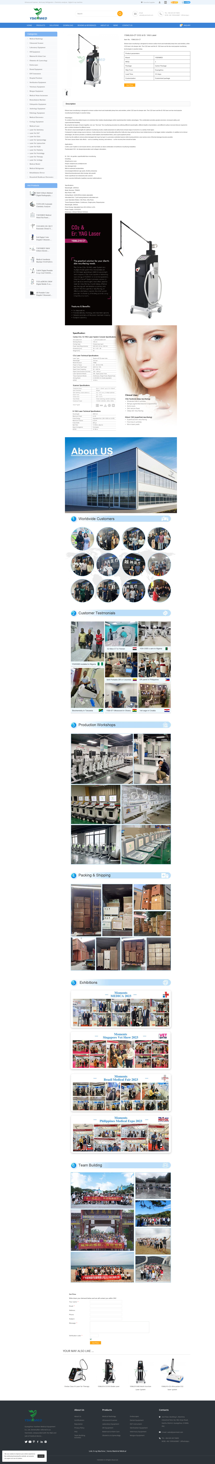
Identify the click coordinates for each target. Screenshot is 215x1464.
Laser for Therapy (36, 157)
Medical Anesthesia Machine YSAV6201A (44, 260)
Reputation (78, 1424)
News (115, 25)
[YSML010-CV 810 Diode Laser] (189, 33)
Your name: (73, 1302)
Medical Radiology (36, 39)
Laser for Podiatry (36, 150)
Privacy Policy (79, 1428)
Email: (71, 1306)
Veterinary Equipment (37, 87)
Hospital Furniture (36, 78)
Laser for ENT (35, 133)
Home (29, 25)
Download (68, 25)
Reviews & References (87, 25)
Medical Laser (34, 126)
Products (40, 25)
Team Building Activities (79, 1436)
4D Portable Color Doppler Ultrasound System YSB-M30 (43, 294)
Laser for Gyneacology (38, 140)
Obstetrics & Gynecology (38, 60)
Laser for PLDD (35, 147)
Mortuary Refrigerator (46, 2)
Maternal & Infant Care (38, 56)
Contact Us (127, 25)
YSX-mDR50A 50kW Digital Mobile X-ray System (44, 283)
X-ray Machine (99, 1451)
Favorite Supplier (149, 2)
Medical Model (35, 164)
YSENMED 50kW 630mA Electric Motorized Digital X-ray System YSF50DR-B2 (44, 249)
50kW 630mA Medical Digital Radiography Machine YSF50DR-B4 (44, 194)
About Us (105, 25)
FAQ (75, 1432)
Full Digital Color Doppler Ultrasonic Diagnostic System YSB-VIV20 (43, 238)
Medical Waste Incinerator (39, 95)
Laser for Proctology (37, 153)
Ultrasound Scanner (31, 2)
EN (165, 2)
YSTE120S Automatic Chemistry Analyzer (44, 205)
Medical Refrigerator (37, 168)
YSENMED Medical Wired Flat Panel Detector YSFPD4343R (43, 216)
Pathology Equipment (37, 113)
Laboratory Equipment (37, 47)
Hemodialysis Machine (38, 100)
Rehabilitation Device (37, 173)
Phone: (71, 1314)
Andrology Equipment (37, 108)
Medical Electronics (36, 117)
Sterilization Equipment (38, 82)
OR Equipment (35, 52)
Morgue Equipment (36, 91)
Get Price (129, 85)
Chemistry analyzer (61, 2)
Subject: (72, 1319)
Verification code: (75, 1336)
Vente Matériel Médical (116, 1451)
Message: (73, 1323)
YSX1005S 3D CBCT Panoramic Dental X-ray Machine (44, 227)
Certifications (79, 1420)
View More (71, 1395)
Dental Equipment (36, 69)
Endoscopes (34, 65)
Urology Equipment (36, 122)
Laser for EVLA (35, 136)
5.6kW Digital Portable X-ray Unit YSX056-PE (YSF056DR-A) (44, 272)
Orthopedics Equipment (38, 104)
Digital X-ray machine (75, 2)
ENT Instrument (35, 74)
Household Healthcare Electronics (41, 177)
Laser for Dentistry (36, 130)
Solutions (54, 25)
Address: (72, 1310)
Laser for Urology (36, 160)
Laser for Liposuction (37, 143)
